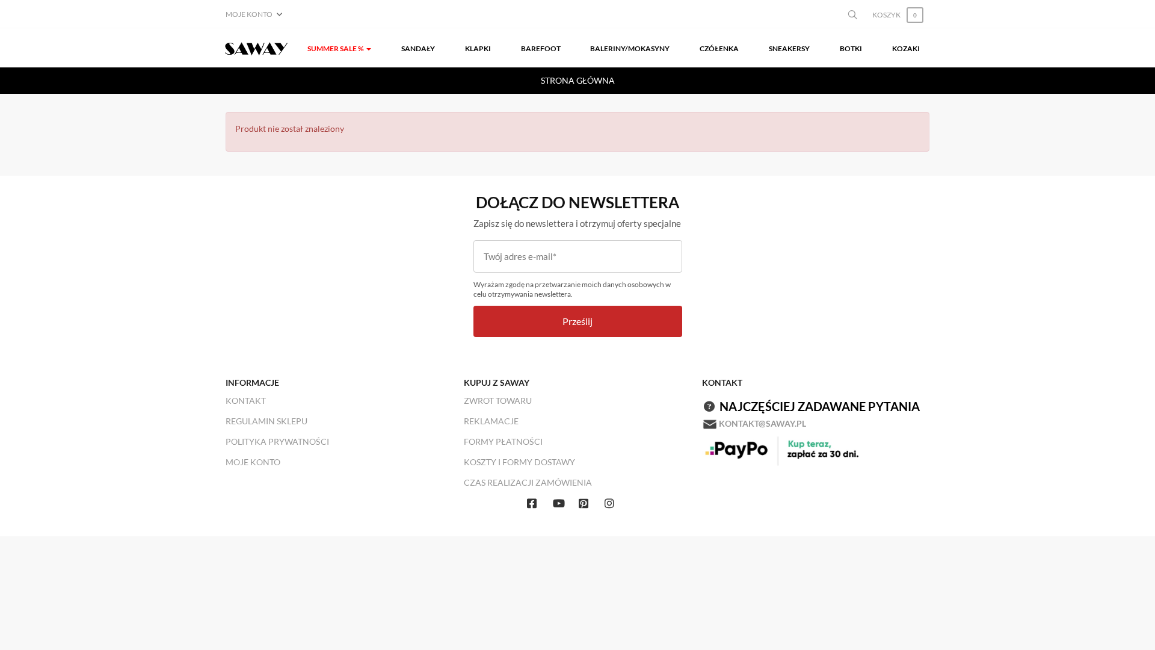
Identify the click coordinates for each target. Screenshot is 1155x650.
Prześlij (577, 321)
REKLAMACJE (491, 421)
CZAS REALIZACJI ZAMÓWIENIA (528, 482)
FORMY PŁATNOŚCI (503, 441)
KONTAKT (246, 400)
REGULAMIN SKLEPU (266, 421)
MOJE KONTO (253, 462)
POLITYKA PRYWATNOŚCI (277, 441)
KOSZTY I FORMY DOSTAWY (519, 462)
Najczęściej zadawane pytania (819, 406)
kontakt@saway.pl (762, 423)
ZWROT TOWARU (498, 400)
